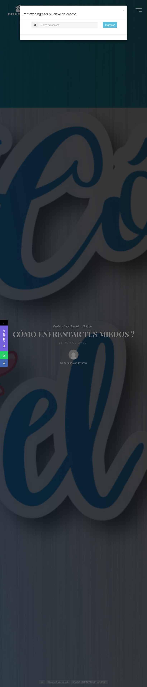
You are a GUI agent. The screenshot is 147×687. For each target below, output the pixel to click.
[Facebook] (4, 363)
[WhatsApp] (4, 355)
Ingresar (110, 25)
